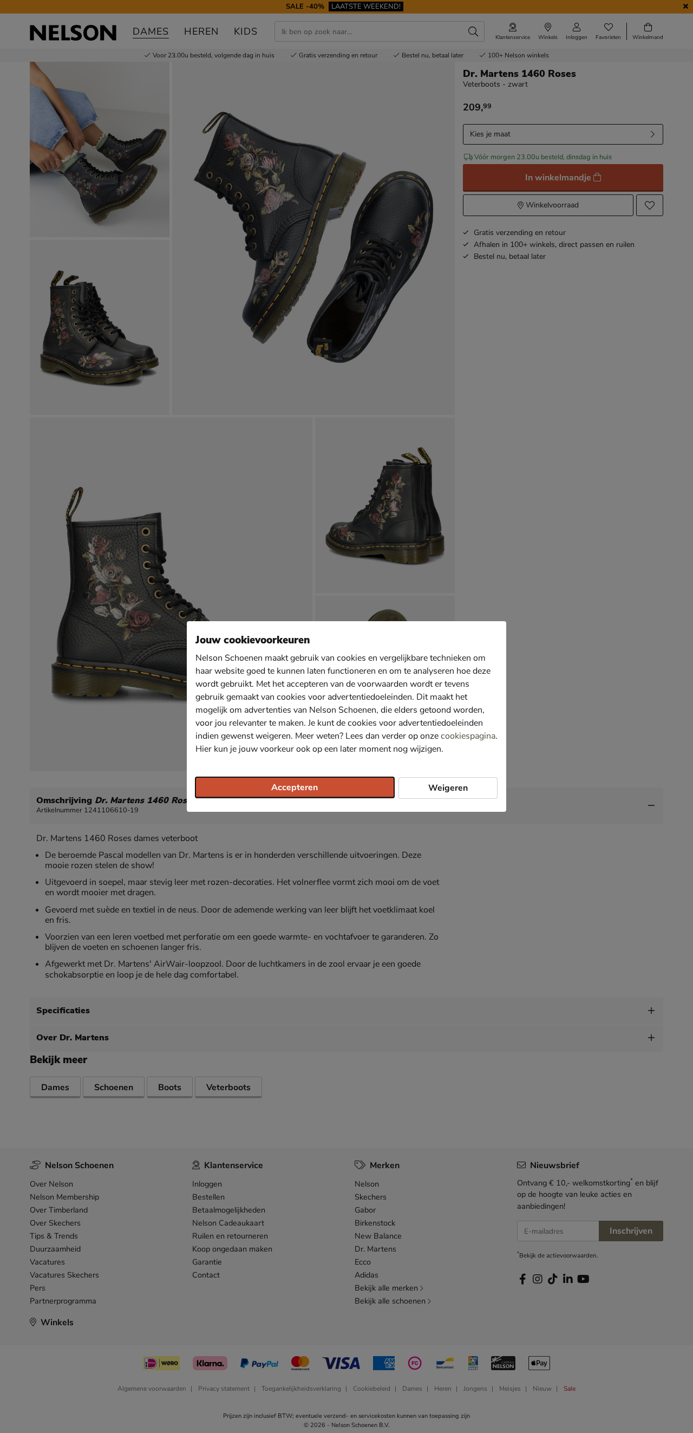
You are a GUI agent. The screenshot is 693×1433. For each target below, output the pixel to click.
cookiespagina (468, 736)
